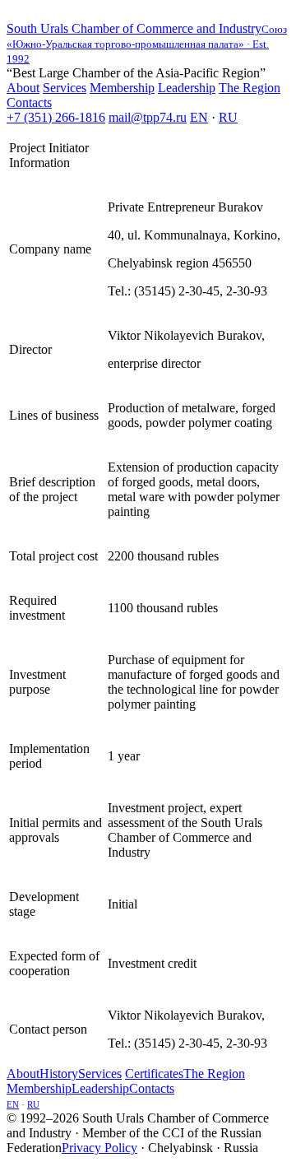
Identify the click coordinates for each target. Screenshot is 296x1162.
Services (64, 88)
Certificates (154, 1074)
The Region (249, 88)
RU (228, 117)
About (23, 88)
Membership (122, 88)
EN (199, 117)
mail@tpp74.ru (148, 117)
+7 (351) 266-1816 (56, 117)
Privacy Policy (99, 1148)
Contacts (29, 102)
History (58, 1074)
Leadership (186, 88)
